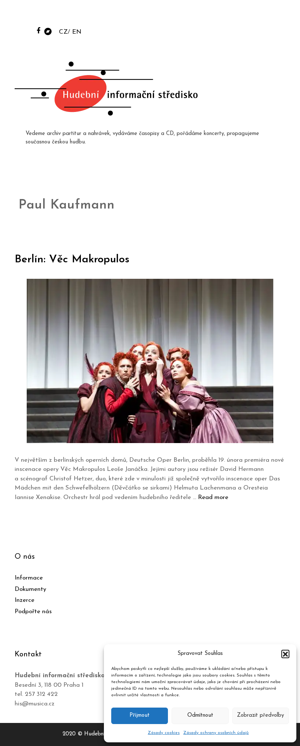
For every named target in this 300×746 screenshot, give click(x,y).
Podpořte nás (33, 611)
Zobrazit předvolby (260, 715)
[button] (285, 653)
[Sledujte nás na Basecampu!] (48, 31)
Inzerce (24, 600)
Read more (213, 497)
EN (76, 32)
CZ (63, 32)
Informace (29, 578)
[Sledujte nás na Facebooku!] (39, 30)
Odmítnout (200, 715)
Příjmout (140, 715)
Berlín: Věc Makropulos (72, 259)
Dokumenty (30, 589)
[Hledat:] (239, 15)
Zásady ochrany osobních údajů (216, 733)
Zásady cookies (164, 733)
